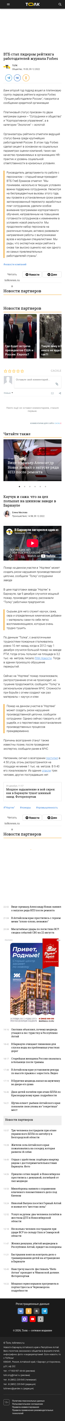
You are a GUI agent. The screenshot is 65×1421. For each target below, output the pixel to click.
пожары (25, 807)
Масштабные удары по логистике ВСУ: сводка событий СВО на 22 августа (35, 930)
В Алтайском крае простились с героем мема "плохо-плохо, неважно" (36, 919)
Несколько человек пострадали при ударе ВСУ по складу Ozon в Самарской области (35, 1232)
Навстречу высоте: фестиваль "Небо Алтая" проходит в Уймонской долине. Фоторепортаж (35, 1272)
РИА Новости (43, 658)
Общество (17, 69)
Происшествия (19, 516)
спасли (46, 770)
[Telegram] (8, 78)
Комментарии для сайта (46, 423)
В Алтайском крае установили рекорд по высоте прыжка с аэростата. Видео (35, 1071)
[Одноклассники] (26, 78)
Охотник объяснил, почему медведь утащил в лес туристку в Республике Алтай (34, 1033)
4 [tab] (35, 486)
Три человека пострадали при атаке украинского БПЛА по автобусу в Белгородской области (34, 1134)
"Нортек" (9, 807)
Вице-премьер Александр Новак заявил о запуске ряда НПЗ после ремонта (33, 467)
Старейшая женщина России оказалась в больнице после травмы (36, 1060)
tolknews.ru (18, 1342)
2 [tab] (25, 486)
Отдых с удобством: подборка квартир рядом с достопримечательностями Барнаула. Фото (35, 1163)
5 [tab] (40, 486)
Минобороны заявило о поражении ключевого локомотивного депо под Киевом (34, 1192)
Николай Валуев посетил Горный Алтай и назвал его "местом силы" (36, 1205)
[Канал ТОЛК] (52, 274)
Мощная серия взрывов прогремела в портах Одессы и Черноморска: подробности (35, 1287)
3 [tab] (30, 486)
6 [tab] (45, 486)
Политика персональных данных (28, 1401)
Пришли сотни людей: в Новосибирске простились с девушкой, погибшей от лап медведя (35, 1177)
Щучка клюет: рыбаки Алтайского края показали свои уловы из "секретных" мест (35, 1106)
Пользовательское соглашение (27, 1404)
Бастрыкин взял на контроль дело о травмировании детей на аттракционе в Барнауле (35, 1258)
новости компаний (14, 264)
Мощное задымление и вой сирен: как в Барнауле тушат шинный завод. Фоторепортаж (30, 793)
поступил (52, 758)
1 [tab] (19, 486)
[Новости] (32, 274)
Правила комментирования (25, 1407)
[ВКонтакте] (17, 78)
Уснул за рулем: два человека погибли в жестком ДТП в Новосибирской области (36, 1218)
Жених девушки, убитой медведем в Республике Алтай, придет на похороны (36, 1245)
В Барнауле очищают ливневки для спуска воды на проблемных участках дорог (35, 1047)
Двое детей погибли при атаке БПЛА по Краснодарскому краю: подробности (36, 1093)
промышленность (47, 807)
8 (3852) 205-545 (16, 1380)
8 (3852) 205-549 (16, 1384)
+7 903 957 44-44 (16, 1371)
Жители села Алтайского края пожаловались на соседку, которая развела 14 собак (33, 1148)
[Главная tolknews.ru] (33, 4)
